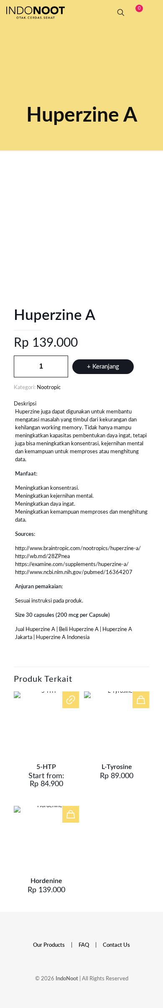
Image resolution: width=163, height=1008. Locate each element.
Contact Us (116, 945)
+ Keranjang (103, 367)
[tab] (81, 404)
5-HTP (46, 767)
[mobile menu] (152, 12)
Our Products (49, 945)
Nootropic (49, 387)
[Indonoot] (35, 12)
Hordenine (46, 881)
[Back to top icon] (140, 991)
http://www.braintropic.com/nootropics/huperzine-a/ (78, 548)
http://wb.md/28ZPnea (42, 556)
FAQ (84, 945)
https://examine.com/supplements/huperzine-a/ (72, 564)
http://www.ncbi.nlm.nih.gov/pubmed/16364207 (73, 572)
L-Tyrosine (117, 767)
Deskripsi (25, 404)
